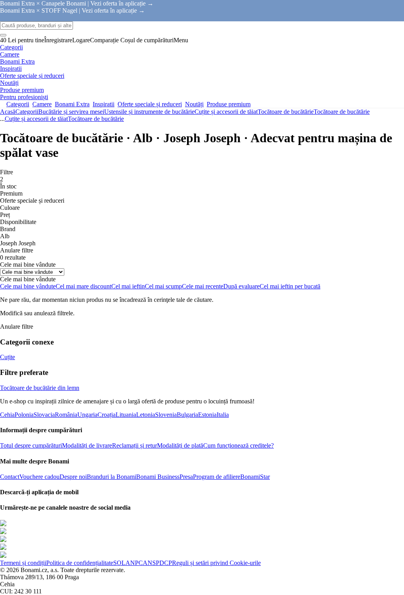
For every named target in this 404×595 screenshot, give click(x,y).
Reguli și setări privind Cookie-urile (216, 562)
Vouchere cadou (39, 476)
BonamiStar (255, 476)
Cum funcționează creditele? (238, 445)
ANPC (134, 562)
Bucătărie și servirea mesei (71, 111)
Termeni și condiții (23, 562)
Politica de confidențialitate (79, 562)
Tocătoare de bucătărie (342, 111)
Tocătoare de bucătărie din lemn (39, 387)
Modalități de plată (180, 445)
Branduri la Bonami (111, 476)
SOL (119, 562)
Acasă (7, 111)
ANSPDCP (157, 562)
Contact (9, 476)
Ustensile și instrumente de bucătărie (149, 111)
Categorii (26, 111)
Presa (186, 476)
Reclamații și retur (134, 445)
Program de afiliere (216, 476)
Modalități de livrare (87, 445)
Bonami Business (158, 476)
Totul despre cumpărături (31, 445)
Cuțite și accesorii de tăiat (226, 111)
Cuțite (7, 357)
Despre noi (73, 476)
